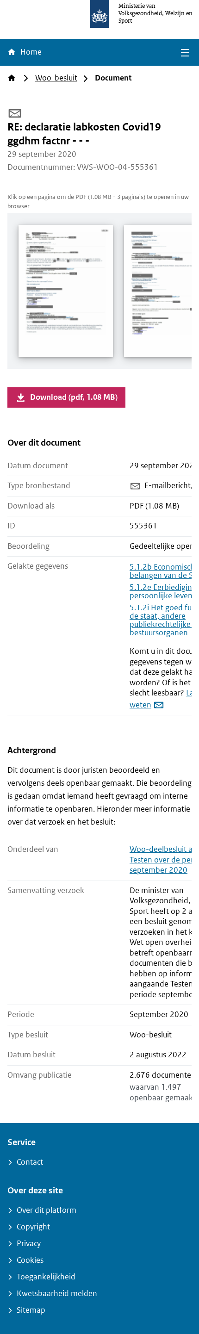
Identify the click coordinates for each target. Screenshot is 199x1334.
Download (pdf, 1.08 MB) (74, 397)
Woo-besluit (56, 78)
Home (30, 52)
